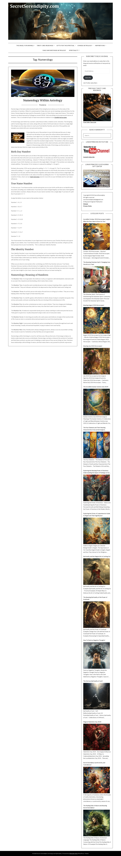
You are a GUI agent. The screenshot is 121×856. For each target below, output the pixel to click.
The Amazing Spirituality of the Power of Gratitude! (95, 598)
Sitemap (85, 204)
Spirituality (73, 50)
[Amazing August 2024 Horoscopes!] (96, 320)
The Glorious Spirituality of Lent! (93, 681)
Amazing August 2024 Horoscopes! (93, 305)
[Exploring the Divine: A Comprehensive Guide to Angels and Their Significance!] (96, 531)
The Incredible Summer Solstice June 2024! (95, 386)
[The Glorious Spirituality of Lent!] (96, 696)
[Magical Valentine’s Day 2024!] (96, 737)
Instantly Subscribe (89, 157)
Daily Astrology (35, 177)
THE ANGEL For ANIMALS (25, 45)
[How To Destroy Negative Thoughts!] (96, 655)
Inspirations (100, 45)
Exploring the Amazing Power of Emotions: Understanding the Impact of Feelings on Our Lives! (96, 472)
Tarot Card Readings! (45, 45)
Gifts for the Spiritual (65, 45)
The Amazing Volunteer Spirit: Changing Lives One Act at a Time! (96, 263)
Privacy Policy (87, 206)
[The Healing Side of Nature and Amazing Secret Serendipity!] (96, 823)
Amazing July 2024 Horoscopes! (92, 346)
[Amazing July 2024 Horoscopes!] (96, 361)
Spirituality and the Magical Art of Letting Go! (96, 556)
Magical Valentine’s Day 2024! (92, 722)
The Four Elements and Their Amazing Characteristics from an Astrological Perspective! (94, 429)
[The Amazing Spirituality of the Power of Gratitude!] (96, 614)
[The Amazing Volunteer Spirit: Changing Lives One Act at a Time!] (96, 279)
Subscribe (88, 77)
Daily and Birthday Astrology (54, 50)
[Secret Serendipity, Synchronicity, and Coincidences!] (96, 780)
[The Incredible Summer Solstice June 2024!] (96, 402)
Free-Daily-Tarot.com (89, 122)
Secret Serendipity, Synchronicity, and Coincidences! (94, 764)
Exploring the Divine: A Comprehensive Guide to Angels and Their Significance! (96, 514)
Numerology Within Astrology (42, 100)
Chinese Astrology (84, 45)
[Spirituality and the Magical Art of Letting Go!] (96, 571)
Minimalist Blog (73, 853)
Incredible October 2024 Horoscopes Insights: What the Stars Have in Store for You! (97, 220)
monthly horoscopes (60, 117)
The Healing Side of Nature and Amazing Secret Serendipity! (95, 806)
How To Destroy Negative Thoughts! (94, 640)
